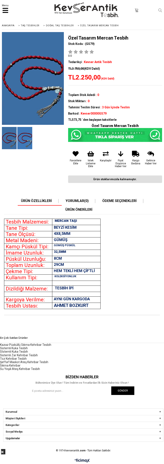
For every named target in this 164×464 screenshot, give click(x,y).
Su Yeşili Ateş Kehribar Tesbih (20, 369)
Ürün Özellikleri (36, 201)
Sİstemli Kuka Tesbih (14, 351)
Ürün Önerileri (78, 210)
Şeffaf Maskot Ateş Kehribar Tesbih (24, 362)
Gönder (123, 390)
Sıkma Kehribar (10, 365)
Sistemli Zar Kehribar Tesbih (19, 355)
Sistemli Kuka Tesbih (14, 348)
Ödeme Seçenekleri (119, 201)
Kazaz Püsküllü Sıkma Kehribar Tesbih (25, 344)
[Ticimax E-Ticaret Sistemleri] (82, 461)
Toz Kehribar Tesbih (13, 358)
